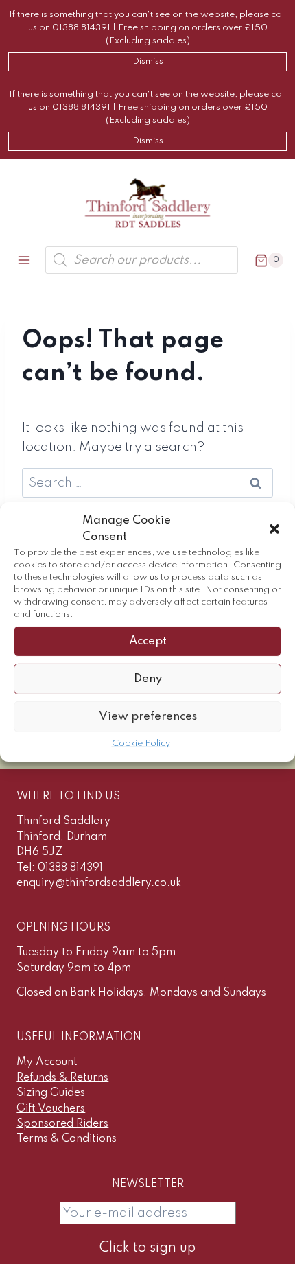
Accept (148, 640)
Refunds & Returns (62, 1078)
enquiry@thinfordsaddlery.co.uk (98, 883)
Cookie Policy (141, 743)
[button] (274, 529)
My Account (47, 1062)
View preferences (148, 716)
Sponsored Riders (62, 1124)
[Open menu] (24, 260)
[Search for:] (147, 482)
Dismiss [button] (147, 61)
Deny (148, 678)
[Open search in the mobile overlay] (141, 260)
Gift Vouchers (50, 1108)
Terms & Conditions (66, 1139)
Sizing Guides (50, 1093)
